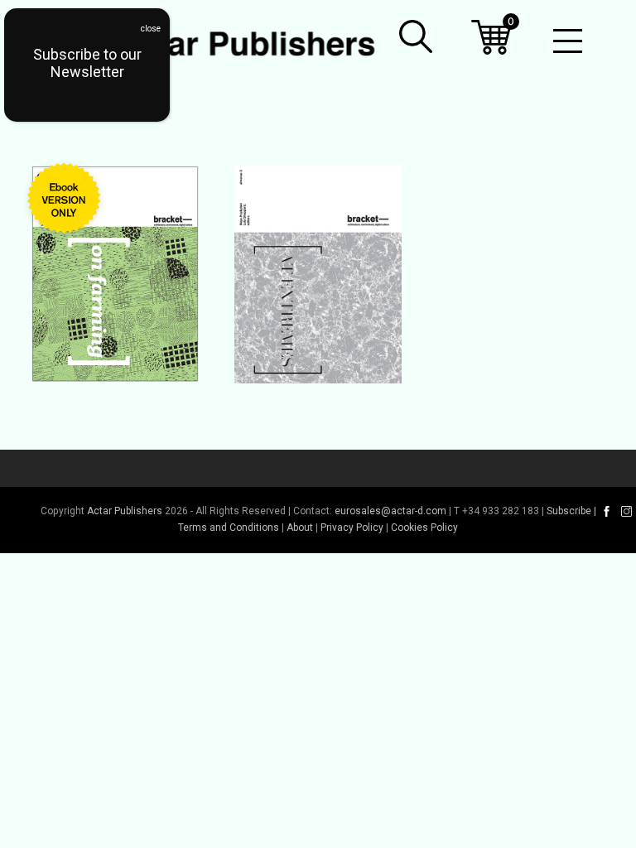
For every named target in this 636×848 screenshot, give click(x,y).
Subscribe (569, 511)
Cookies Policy (424, 527)
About (300, 527)
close (151, 28)
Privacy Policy (351, 527)
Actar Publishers (124, 511)
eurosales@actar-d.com (390, 511)
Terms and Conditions (228, 527)
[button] (415, 36)
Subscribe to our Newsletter (87, 63)
